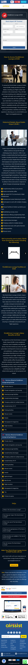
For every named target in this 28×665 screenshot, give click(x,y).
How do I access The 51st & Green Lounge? (12, 543)
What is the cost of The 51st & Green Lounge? (12, 522)
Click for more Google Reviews (14, 593)
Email (16, 23)
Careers (12, 645)
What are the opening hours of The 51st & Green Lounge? (13, 529)
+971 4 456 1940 (6, 653)
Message (5, 40)
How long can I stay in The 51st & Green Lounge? (13, 515)
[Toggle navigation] (23, 6)
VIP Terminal (4, 642)
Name (4, 23)
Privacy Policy (4, 647)
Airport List (3, 645)
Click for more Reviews (14, 596)
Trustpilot (13, 588)
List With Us (13, 642)
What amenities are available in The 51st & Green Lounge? (14, 536)
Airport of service (6, 34)
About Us (3, 643)
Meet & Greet (4, 640)
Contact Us (12, 640)
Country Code (6, 29)
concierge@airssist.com (22, 653)
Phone (16, 29)
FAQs (11, 643)
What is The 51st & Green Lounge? (12, 509)
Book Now (23, 1)
